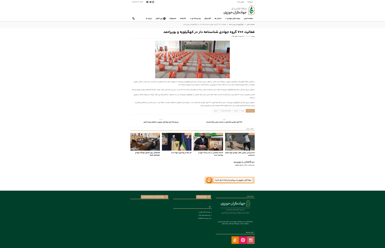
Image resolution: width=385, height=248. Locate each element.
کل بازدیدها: (206, 218)
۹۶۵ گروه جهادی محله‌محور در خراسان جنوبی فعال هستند (224, 122)
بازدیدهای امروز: (205, 215)
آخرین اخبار (219, 134)
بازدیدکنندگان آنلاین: (204, 212)
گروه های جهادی (226, 111)
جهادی (236, 111)
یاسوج (216, 111)
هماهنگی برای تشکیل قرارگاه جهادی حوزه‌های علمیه (147, 154)
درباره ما (250, 2)
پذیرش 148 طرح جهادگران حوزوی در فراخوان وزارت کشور (160, 122)
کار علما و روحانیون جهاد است (181, 153)
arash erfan (247, 36)
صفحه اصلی (248, 18)
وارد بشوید (238, 165)
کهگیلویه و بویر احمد (236, 24)
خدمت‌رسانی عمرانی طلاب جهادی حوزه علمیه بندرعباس (240, 154)
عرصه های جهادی (233, 18)
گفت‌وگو (207, 18)
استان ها (218, 18)
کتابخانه (183, 18)
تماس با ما (241, 2)
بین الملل (159, 18)
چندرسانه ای (196, 18)
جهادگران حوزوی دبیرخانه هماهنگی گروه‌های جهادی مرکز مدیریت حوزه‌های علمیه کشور (239, 10)
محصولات (172, 18)
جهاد (242, 111)
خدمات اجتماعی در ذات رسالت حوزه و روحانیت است (210, 154)
